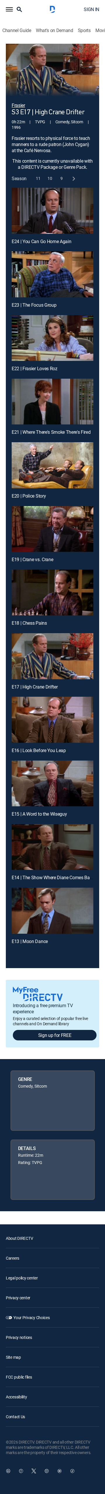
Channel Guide (16, 30)
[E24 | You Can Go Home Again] (52, 211)
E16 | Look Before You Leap (39, 750)
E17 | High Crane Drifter (34, 687)
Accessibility (16, 1397)
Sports (84, 30)
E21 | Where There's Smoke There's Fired (51, 432)
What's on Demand (54, 30)
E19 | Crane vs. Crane (32, 559)
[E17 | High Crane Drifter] (52, 656)
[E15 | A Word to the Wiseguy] (52, 784)
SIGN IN (91, 9)
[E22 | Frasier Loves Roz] (52, 338)
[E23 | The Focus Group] (52, 274)
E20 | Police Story (29, 496)
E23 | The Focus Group (34, 305)
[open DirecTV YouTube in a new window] (59, 1471)
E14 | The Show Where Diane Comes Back (53, 877)
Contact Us (15, 1416)
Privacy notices (19, 1337)
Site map (13, 1357)
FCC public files (19, 1377)
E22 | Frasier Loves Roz (34, 368)
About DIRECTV (19, 1238)
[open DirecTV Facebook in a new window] (21, 1471)
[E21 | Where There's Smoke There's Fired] (52, 402)
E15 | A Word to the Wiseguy (39, 814)
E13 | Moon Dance (30, 941)
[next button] (73, 178)
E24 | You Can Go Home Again (41, 241)
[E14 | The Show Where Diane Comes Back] (52, 847)
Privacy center (18, 1297)
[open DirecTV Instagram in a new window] (46, 1471)
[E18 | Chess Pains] (52, 593)
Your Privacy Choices (31, 1317)
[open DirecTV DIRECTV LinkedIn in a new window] (8, 1471)
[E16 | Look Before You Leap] (52, 720)
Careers (12, 1258)
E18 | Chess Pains (29, 623)
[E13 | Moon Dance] (52, 911)
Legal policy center (22, 1278)
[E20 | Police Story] (52, 465)
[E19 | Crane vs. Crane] (52, 529)
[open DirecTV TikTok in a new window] (72, 1471)
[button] (9, 9)
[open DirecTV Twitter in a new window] (34, 1471)
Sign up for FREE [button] (54, 1035)
